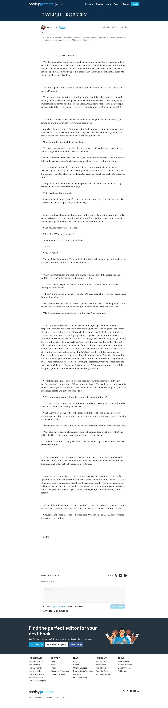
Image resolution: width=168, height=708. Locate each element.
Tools (115, 4)
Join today (35, 644)
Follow (62, 27)
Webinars (77, 674)
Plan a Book (101, 668)
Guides (76, 665)
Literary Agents (124, 668)
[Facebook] (134, 691)
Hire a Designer (35, 668)
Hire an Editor (34, 665)
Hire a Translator (36, 677)
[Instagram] (127, 691)
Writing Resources (103, 674)
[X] (123, 691)
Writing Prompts (125, 665)
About (53, 661)
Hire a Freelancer (36, 661)
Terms (36, 697)
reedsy (41, 4)
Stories (99, 4)
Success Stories (58, 674)
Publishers (122, 671)
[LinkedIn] (130, 691)
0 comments (121, 27)
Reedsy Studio (102, 661)
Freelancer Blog (80, 677)
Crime (44, 33)
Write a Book (101, 665)
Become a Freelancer (60, 671)
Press (53, 668)
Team (53, 665)
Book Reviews (124, 661)
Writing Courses (80, 668)
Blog (75, 661)
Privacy (43, 697)
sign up (55, 606)
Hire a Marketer (35, 671)
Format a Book (102, 671)
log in (63, 606)
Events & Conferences (83, 671)
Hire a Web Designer (37, 681)
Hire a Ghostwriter (36, 674)
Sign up (126, 4)
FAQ (30, 697)
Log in (135, 4)
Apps (57, 4)
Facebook (75, 644)
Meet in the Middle (81, 40)
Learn (108, 4)
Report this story (48, 581)
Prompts (89, 4)
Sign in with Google (55, 644)
